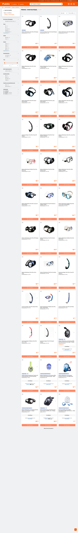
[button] (73, 0)
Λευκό (6, 46)
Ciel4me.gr (28, 384)
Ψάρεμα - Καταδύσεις (15, 7)
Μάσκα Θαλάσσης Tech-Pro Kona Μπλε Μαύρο (29, 101)
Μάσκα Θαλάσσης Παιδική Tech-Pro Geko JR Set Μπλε (48, 307)
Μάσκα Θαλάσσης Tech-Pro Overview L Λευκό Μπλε (48, 67)
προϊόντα (15, 4)
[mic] (61, 4)
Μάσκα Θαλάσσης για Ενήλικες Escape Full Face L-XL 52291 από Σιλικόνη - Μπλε (66, 376)
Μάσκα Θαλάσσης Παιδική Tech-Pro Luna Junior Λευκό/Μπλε (66, 204)
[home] (2, 7)
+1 (64, 339)
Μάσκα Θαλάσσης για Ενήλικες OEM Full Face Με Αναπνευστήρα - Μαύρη (66, 342)
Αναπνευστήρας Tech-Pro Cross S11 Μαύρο (29, 135)
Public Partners (7, 86)
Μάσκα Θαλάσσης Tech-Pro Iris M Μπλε (29, 273)
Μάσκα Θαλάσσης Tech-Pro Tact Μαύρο (29, 67)
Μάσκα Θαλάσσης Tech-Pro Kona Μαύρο (66, 67)
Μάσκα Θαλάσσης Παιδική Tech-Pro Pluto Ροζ (29, 170)
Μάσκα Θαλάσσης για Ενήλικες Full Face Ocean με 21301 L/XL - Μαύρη (47, 410)
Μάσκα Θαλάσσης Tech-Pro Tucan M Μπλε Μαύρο (30, 204)
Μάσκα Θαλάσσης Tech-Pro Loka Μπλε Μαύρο (47, 101)
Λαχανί (6, 45)
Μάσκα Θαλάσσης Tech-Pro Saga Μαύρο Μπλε (66, 101)
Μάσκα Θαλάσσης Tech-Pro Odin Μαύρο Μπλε (47, 170)
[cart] (74, 4)
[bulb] (18, 4)
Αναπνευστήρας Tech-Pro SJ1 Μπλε (66, 306)
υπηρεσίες (22, 4)
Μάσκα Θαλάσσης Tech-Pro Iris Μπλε (48, 272)
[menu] (12, 4)
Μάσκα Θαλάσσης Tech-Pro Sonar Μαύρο (47, 238)
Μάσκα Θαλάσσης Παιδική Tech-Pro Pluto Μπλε (66, 238)
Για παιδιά (6, 56)
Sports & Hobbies (7, 7)
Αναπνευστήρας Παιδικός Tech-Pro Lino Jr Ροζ (29, 342)
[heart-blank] (69, 4)
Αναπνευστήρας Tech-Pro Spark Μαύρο (47, 342)
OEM (6, 75)
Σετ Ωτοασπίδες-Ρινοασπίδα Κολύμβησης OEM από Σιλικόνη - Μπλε (67, 410)
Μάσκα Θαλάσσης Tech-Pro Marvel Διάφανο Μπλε (47, 204)
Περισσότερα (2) (6, 50)
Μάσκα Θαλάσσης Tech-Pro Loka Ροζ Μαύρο (67, 135)
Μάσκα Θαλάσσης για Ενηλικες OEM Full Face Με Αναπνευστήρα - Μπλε (48, 376)
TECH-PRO (7, 78)
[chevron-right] (55, 58)
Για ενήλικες (7, 55)
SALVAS (6, 77)
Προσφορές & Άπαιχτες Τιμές (10, 21)
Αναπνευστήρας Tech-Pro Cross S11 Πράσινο (66, 273)
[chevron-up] (75, 529)
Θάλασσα (6, 37)
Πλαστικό (6, 30)
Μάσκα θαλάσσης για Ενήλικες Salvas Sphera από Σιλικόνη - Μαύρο (30, 410)
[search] (31, 4)
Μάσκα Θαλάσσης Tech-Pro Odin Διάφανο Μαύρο (66, 170)
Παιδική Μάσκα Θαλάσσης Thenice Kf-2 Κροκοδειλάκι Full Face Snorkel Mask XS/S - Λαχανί (30, 376)
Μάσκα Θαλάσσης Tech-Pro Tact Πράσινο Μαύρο (47, 135)
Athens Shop (67, 349)
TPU (5, 27)
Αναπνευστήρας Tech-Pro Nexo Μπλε (30, 306)
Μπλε (6, 49)
